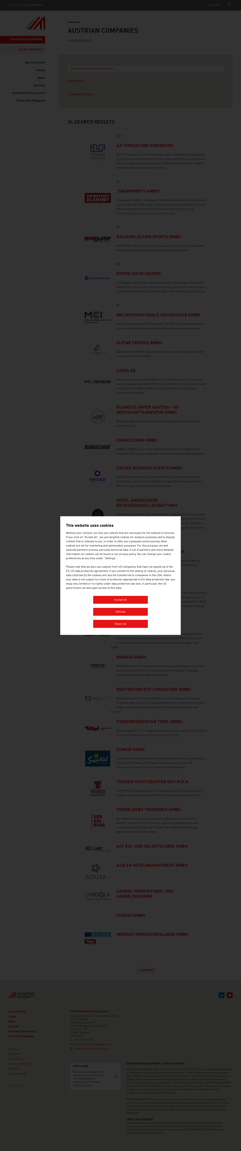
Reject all (120, 624)
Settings (121, 612)
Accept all (120, 599)
